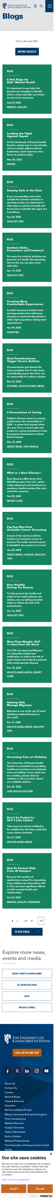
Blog (27, 996)
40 (26, 920)
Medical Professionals (17, 1140)
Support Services (14, 1127)
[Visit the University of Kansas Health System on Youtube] (46, 1071)
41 (32, 920)
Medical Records (14, 1123)
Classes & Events (14, 1101)
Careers (9, 1092)
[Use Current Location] (35, 6)
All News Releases (27, 984)
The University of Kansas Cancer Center (27, 1145)
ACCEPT (13, 1188)
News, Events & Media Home (27, 973)
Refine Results (27, 51)
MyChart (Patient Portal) (18, 1109)
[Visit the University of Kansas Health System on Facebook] (7, 1071)
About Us (10, 1083)
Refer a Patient (13, 1136)
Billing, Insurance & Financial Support (26, 1114)
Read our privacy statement (15, 1179)
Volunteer (10, 1105)
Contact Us (11, 1087)
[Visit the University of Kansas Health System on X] (17, 1071)
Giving (8, 1149)
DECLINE (40, 1188)
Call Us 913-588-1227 (27, 1052)
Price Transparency (15, 1118)
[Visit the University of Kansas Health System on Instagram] (36, 1071)
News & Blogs (12, 1096)
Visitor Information (15, 1131)
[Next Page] (41, 921)
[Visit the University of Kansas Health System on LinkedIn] (27, 1071)
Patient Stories (27, 1007)
